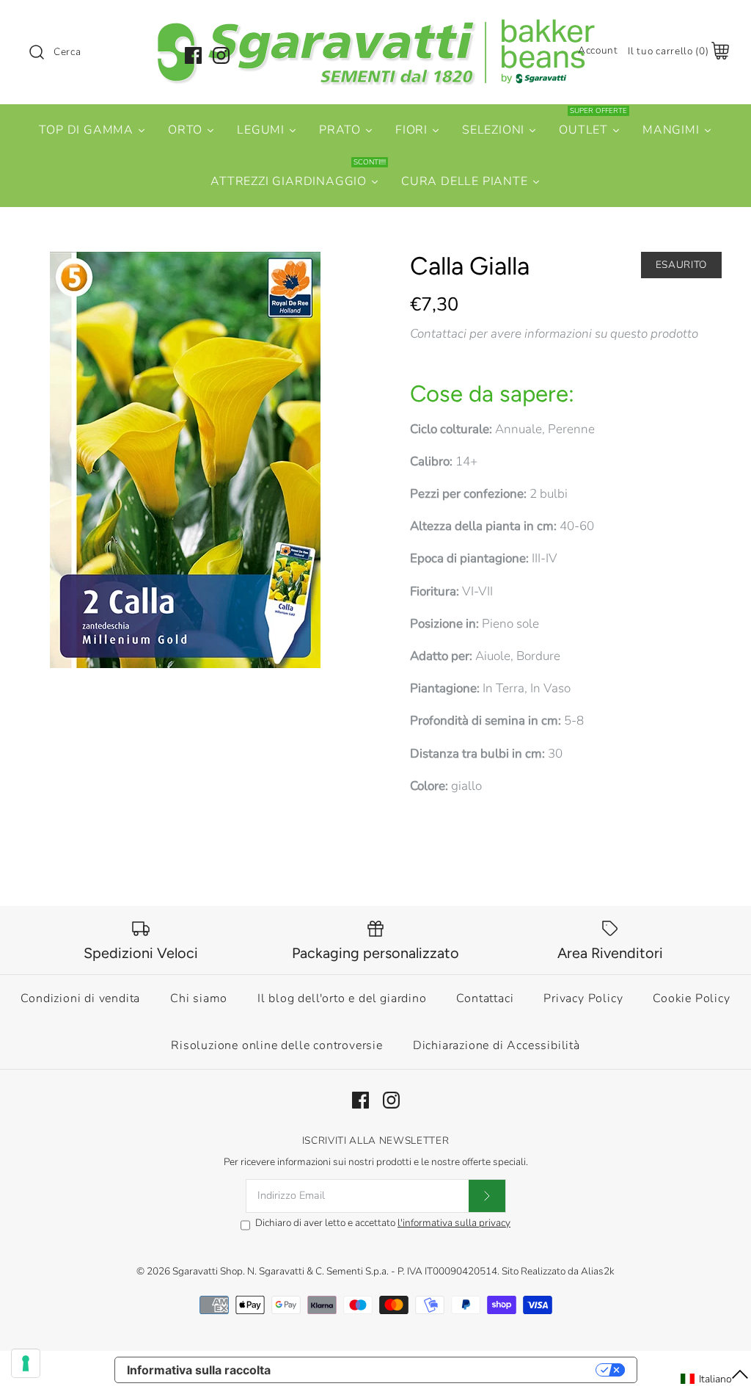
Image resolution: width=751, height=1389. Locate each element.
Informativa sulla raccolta (199, 1370)
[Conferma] (487, 1196)
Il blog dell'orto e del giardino (342, 998)
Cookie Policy (691, 998)
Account (598, 50)
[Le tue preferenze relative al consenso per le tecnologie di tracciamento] (26, 1363)
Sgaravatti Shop (207, 1271)
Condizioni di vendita (80, 998)
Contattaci (484, 998)
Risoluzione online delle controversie (277, 1045)
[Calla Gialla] (185, 460)
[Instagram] (221, 55)
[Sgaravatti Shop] (375, 24)
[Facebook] (193, 55)
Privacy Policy (583, 998)
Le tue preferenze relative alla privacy (440, 1370)
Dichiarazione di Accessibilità (496, 1045)
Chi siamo (198, 998)
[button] (715, 1378)
